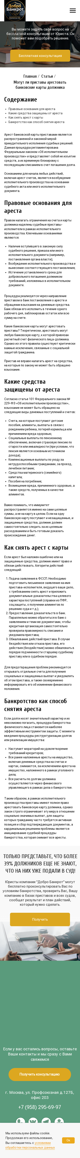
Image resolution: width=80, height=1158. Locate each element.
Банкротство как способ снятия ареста (36, 122)
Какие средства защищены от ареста (36, 113)
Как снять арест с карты (26, 117)
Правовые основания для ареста (32, 109)
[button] (40, 56)
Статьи (47, 76)
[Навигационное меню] (73, 11)
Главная (30, 76)
